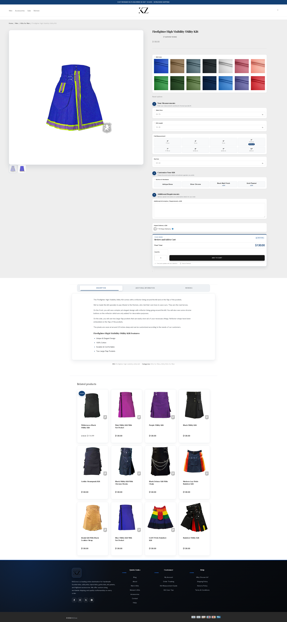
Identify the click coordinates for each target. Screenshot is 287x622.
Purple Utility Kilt (156, 425)
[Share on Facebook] (157, 270)
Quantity (157, 252)
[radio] (167, 142)
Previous (21, 96)
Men (10, 11)
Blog (134, 577)
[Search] (264, 10)
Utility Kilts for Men (168, 364)
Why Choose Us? (202, 577)
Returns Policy (202, 586)
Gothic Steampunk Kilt (90, 481)
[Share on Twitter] (160, 270)
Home (11, 23)
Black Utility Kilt (190, 425)
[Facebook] (74, 600)
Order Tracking (168, 582)
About (135, 582)
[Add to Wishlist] (153, 270)
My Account (168, 577)
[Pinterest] (91, 600)
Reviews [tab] (189, 288)
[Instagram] (80, 600)
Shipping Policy (202, 582)
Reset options (157, 97)
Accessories (20, 11)
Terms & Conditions (202, 590)
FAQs (135, 603)
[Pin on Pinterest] (163, 270)
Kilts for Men (25, 23)
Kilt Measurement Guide (168, 586)
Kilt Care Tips (169, 590)
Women (36, 11)
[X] (86, 600)
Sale (29, 11)
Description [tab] (101, 288)
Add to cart (217, 258)
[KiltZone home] (77, 573)
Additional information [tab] (145, 288)
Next (140, 96)
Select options (92, 439)
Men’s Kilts (135, 586)
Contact (135, 598)
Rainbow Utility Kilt (191, 538)
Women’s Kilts (135, 590)
